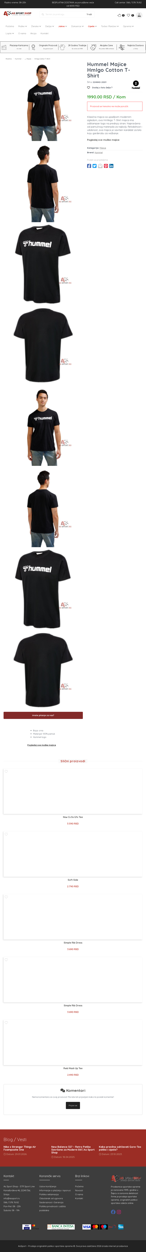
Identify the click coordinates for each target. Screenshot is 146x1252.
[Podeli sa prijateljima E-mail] (100, 166)
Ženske (35, 26)
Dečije (48, 26)
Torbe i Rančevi (109, 26)
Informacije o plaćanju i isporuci (55, 1190)
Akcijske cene (106, 45)
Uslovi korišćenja (47, 1186)
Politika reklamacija (49, 1194)
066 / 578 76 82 (11, 1202)
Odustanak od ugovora (51, 1198)
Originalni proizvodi (48, 45)
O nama (22, 33)
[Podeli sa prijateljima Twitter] (95, 166)
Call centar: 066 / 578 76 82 (128, 2)
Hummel (18, 59)
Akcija (33, 33)
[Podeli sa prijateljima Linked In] (111, 166)
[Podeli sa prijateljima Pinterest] (106, 166)
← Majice (28, 59)
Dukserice (76, 26)
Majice (103, 148)
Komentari (75, 1090)
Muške (21, 26)
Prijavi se (73, 1105)
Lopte (9, 33)
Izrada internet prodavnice (115, 1246)
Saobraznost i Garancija (51, 1202)
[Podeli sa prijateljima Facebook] (89, 166)
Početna (10, 26)
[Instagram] (119, 1212)
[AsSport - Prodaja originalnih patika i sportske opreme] (18, 14)
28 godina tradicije (77, 45)
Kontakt (44, 33)
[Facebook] (113, 1212)
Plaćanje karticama (19, 45)
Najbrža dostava (135, 45)
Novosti (79, 1190)
